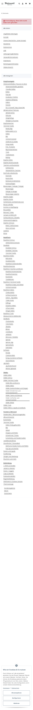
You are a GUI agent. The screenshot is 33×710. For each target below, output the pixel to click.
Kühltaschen (10, 168)
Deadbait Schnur (11, 248)
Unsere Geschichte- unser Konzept (14, 40)
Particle (8, 105)
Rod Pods (8, 176)
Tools (7, 152)
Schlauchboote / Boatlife (11, 218)
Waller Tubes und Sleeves (14, 395)
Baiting (8, 157)
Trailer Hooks (10, 300)
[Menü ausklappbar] (2, 4)
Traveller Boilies (10, 89)
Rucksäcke (9, 277)
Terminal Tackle (8, 126)
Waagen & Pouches (12, 121)
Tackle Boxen (10, 155)
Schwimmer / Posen (12, 435)
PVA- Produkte (10, 147)
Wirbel (8, 430)
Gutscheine (8, 493)
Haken (8, 134)
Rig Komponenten (11, 149)
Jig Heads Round (11, 366)
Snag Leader (10, 144)
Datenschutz (15, 688)
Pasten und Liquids (9, 451)
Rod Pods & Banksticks (10, 173)
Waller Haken (10, 386)
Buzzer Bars (9, 178)
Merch (6, 491)
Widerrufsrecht (8, 67)
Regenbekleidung (8, 479)
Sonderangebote (9, 488)
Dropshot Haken (11, 305)
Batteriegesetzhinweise (10, 64)
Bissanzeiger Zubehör (12, 194)
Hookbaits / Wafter (12, 97)
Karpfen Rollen (8, 160)
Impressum (6, 688)
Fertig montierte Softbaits (14, 358)
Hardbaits (6, 319)
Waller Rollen (7, 375)
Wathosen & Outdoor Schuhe (12, 481)
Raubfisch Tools (8, 313)
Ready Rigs (9, 128)
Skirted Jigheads (11, 368)
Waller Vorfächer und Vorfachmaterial (12, 399)
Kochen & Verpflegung (10, 207)
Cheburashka (10, 292)
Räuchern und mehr (9, 459)
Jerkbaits (8, 334)
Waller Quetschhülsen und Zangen (17, 388)
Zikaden (8, 326)
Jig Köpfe (6, 363)
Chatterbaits (10, 321)
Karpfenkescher (8, 123)
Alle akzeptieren (16, 693)
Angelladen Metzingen (10, 34)
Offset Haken (10, 308)
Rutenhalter (7, 420)
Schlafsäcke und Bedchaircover (13, 202)
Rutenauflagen (10, 183)
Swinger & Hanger (11, 191)
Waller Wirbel (10, 402)
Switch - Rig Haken (12, 298)
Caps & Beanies (8, 473)
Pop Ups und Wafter (12, 448)
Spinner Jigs (9, 342)
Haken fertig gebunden (13, 425)
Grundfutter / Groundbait (11, 443)
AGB (4, 50)
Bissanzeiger (9, 189)
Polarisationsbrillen (9, 476)
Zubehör (6, 231)
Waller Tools (7, 405)
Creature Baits (10, 355)
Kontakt (5, 37)
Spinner (8, 340)
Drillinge (8, 303)
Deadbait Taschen (12, 250)
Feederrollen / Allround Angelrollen (14, 414)
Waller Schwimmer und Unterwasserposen (13, 392)
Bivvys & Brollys (8, 204)
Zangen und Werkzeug (10, 456)
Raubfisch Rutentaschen (13, 271)
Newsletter (6, 44)
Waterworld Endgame (10, 220)
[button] (20, 4)
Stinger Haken (10, 311)
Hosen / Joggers (8, 471)
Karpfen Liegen (8, 197)
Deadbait (6, 245)
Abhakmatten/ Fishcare (11, 110)
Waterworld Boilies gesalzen (14, 86)
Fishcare (8, 115)
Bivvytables (7, 210)
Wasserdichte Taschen (13, 170)
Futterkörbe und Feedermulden (16, 438)
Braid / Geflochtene (12, 225)
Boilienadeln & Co (11, 131)
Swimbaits (9, 347)
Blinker (8, 329)
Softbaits (6, 350)
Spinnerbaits (10, 345)
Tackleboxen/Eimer (9, 441)
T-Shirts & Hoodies (9, 466)
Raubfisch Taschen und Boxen (13, 269)
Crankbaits (9, 332)
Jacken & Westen (9, 468)
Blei (7, 136)
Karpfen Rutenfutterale (10, 162)
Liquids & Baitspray (12, 100)
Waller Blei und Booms (13, 383)
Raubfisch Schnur (9, 240)
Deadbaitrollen (10, 261)
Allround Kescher (8, 417)
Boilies (8, 92)
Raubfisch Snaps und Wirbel (14, 285)
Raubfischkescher (9, 266)
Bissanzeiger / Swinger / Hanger (13, 186)
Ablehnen (16, 703)
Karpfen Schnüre (8, 223)
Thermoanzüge (8, 484)
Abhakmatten (10, 113)
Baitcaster (9, 258)
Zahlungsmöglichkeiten (10, 54)
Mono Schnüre (10, 228)
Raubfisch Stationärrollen (14, 264)
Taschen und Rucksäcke (11, 165)
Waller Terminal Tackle (10, 380)
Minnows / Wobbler (12, 337)
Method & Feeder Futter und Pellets (17, 446)
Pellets (8, 102)
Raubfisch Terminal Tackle (11, 282)
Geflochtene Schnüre (13, 243)
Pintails (8, 353)
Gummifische (10, 361)
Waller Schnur (7, 378)
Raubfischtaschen (11, 274)
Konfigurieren (16, 698)
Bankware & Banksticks (13, 181)
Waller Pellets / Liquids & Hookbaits (14, 408)
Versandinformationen (10, 57)
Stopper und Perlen (12, 433)
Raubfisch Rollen (8, 256)
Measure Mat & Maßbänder (12, 316)
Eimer (5, 233)
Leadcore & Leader (12, 142)
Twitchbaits (9, 324)
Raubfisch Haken (8, 290)
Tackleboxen (10, 279)
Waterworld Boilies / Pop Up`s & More (15, 84)
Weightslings (10, 118)
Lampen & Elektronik (9, 215)
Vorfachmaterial (11, 139)
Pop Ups (8, 94)
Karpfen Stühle (8, 199)
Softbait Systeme (11, 295)
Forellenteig (7, 454)
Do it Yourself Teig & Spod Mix (15, 107)
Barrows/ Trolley (8, 212)
